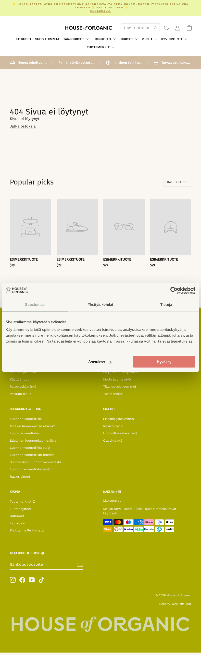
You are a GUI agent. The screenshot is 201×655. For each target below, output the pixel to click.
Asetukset (96, 362)
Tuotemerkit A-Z (22, 501)
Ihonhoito (102, 39)
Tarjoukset (74, 39)
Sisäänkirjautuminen (118, 419)
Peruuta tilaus (20, 394)
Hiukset (126, 39)
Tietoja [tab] (166, 304)
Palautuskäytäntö (23, 386)
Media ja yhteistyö (117, 379)
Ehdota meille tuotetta (27, 530)
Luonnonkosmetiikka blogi (30, 447)
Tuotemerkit (99, 47)
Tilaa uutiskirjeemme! (119, 386)
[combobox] (140, 27)
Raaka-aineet (20, 476)
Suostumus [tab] (35, 304)
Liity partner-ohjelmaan (121, 372)
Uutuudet (22, 39)
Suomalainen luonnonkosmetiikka (36, 462)
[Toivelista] (166, 27)
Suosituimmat (47, 39)
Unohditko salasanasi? (120, 433)
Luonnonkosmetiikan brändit (32, 455)
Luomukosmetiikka (24, 433)
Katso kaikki (177, 182)
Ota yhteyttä (112, 440)
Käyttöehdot (19, 379)
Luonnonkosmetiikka (26, 419)
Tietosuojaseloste (23, 372)
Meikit (147, 39)
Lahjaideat (17, 523)
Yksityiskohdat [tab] (100, 304)
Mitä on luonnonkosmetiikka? (32, 426)
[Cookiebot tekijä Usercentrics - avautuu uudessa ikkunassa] (173, 290)
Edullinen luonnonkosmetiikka (33, 440)
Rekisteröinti (113, 426)
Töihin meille (113, 394)
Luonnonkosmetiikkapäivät (30, 469)
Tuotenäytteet (20, 509)
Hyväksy (164, 362)
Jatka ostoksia (23, 126)
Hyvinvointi (172, 39)
